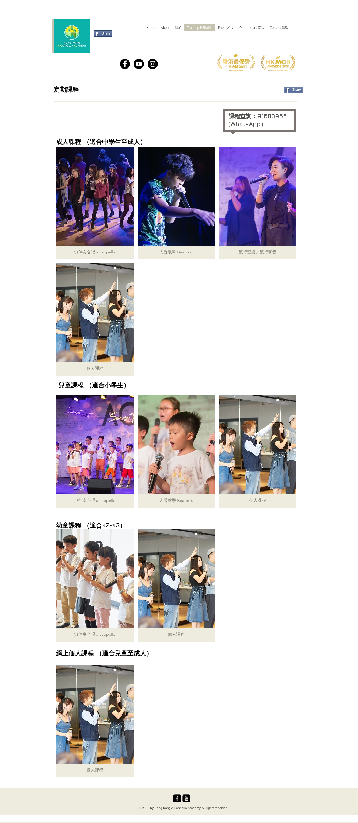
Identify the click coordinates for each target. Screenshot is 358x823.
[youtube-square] (186, 798)
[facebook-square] (177, 798)
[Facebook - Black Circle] (125, 64)
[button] (95, 203)
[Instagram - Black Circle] (153, 64)
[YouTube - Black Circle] (139, 64)
